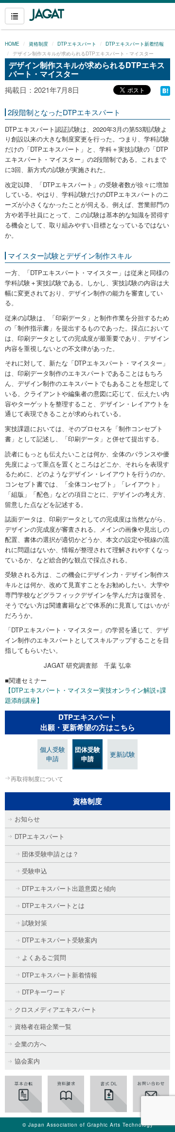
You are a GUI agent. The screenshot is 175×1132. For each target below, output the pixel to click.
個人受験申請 (52, 754)
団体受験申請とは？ (50, 853)
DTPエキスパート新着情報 (134, 43)
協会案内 (27, 1060)
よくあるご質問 (44, 957)
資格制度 (38, 43)
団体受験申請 (87, 754)
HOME (12, 43)
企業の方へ (30, 1043)
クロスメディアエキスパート (56, 1009)
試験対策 (34, 922)
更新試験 (122, 754)
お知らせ (27, 818)
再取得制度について (37, 778)
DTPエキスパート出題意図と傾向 (69, 888)
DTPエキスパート (76, 43)
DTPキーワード (44, 991)
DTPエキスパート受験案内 (59, 939)
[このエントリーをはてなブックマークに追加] (165, 90)
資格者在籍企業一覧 (43, 1026)
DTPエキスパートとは (53, 905)
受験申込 (34, 870)
